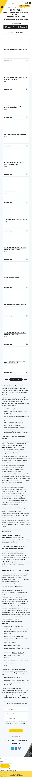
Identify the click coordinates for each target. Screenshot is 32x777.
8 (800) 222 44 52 (18, 775)
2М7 (9, 633)
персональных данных (20, 723)
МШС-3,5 (14, 652)
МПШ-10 (13, 677)
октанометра (5, 451)
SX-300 (25, 629)
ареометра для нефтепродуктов (11, 515)
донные (18, 660)
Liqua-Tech (15, 680)
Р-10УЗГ (12, 655)
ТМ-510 (14, 683)
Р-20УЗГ (18, 655)
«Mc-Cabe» (27, 648)
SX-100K (15, 626)
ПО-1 (22, 660)
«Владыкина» (8, 650)
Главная (9, 7)
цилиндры (11, 663)
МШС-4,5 (20, 652)
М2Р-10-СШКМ (15, 645)
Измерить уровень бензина (9, 552)
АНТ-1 (13, 642)
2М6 (6, 633)
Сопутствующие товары (19, 7)
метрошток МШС (20, 555)
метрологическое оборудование (12, 401)
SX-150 (20, 626)
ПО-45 (26, 660)
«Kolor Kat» (20, 648)
